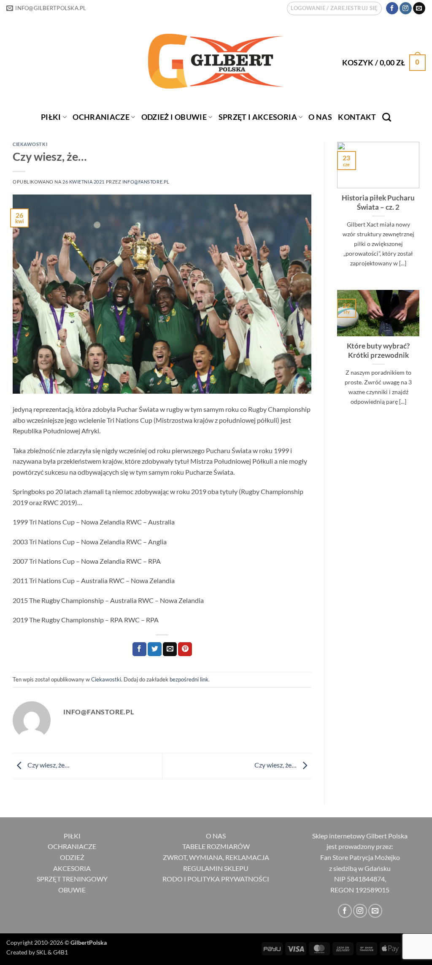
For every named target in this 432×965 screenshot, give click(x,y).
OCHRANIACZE (101, 117)
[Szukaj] (386, 117)
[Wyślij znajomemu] (170, 649)
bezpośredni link (189, 679)
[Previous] (335, 215)
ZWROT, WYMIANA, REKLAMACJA (216, 857)
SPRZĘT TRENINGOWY (72, 879)
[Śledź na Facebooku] (392, 8)
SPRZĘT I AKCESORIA (258, 117)
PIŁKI (51, 117)
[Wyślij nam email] (419, 8)
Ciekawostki (30, 144)
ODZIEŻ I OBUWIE (174, 117)
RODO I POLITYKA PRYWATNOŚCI (215, 879)
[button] (334, 8)
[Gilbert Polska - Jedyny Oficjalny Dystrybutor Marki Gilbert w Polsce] (216, 61)
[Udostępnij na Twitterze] (155, 649)
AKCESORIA (72, 868)
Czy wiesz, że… (48, 765)
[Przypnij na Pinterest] (185, 649)
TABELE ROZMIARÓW (216, 846)
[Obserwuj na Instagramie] (406, 8)
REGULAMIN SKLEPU (215, 868)
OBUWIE (72, 890)
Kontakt (357, 117)
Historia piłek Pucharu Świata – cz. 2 (378, 202)
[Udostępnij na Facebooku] (139, 649)
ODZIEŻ (72, 857)
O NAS (216, 836)
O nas (320, 117)
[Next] (421, 215)
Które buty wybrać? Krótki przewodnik (378, 351)
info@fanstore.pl (146, 181)
